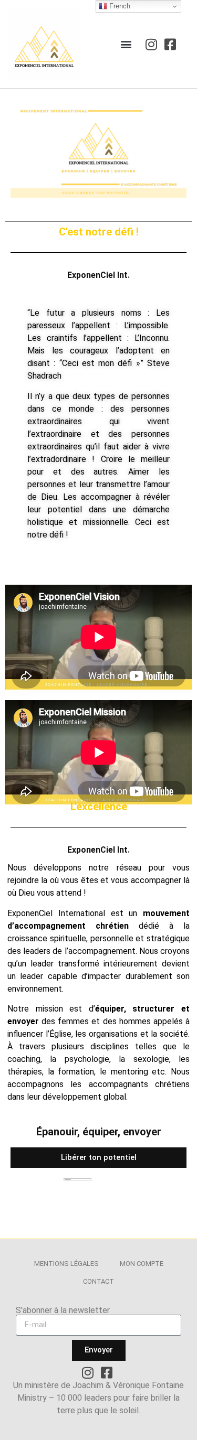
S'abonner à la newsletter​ (63, 1310)
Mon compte (141, 1263)
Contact (98, 1281)
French (118, 6)
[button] (126, 44)
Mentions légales (66, 1263)
